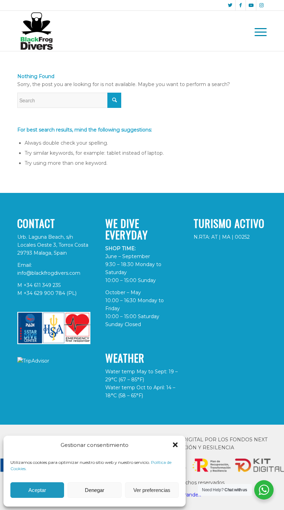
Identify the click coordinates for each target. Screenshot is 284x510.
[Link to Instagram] (261, 5)
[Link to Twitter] (230, 5)
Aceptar (37, 490)
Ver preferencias (151, 490)
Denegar (94, 490)
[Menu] (259, 31)
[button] (175, 444)
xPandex (190, 495)
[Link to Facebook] (241, 5)
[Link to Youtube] (251, 5)
